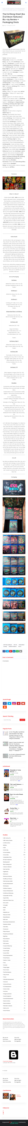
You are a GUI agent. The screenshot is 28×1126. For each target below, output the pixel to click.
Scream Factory (14, 948)
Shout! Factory (14, 957)
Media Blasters (14, 917)
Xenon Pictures (14, 1010)
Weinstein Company (14, 1005)
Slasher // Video (14, 960)
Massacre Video (14, 914)
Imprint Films (14, 898)
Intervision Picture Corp (14, 900)
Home (4, 8)
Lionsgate (14, 905)
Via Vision (14, 991)
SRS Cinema (14, 943)
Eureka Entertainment (14, 883)
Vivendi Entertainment (14, 998)
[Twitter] (3, 1112)
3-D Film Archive (14, 842)
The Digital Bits (17, 1041)
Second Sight (14, 950)
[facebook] (5, 703)
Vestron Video (14, 989)
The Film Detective (14, 972)
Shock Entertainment (14, 955)
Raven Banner (14, 938)
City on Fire (16, 1037)
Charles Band (21, 644)
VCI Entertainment (14, 986)
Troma (14, 977)
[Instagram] (3, 1114)
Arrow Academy (14, 852)
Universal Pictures (14, 984)
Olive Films (14, 926)
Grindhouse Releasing (14, 893)
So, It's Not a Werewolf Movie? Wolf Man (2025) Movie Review (17, 756)
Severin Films (14, 953)
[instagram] (14, 703)
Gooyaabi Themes (14, 1123)
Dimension (14, 874)
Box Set (15, 644)
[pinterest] (19, 703)
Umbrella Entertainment (14, 979)
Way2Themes (15, 1122)
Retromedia (14, 941)
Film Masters (14, 886)
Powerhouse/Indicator (14, 933)
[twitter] (9, 703)
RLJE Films (14, 936)
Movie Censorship (7, 1041)
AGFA (14, 847)
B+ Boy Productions (14, 859)
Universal (14, 981)
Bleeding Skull (14, 862)
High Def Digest (17, 1039)
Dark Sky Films (14, 869)
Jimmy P (5, 25)
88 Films (14, 845)
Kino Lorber (14, 902)
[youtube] (23, 703)
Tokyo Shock (14, 974)
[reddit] (5, 707)
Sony (14, 962)
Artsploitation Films (14, 857)
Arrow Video (14, 854)
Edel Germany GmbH (14, 881)
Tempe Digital (14, 967)
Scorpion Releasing (14, 945)
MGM (14, 907)
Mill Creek (14, 919)
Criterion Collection (14, 866)
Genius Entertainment (14, 890)
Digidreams (14, 871)
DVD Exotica (5, 1039)
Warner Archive (14, 1001)
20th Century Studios (14, 840)
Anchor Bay (14, 850)
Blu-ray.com (5, 1037)
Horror (19, 646)
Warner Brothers (14, 1003)
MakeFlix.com (14, 912)
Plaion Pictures (14, 931)
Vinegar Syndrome (14, 993)
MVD (14, 910)
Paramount (14, 929)
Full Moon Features (12, 646)
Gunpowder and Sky (14, 895)
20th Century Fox (14, 838)
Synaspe (14, 965)
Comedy (5, 646)
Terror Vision (14, 969)
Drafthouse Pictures (14, 878)
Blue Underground (14, 864)
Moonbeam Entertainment (14, 922)
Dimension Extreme (14, 876)
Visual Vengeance (14, 996)
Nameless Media (14, 924)
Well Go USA (14, 1008)
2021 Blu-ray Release (10, 8)
